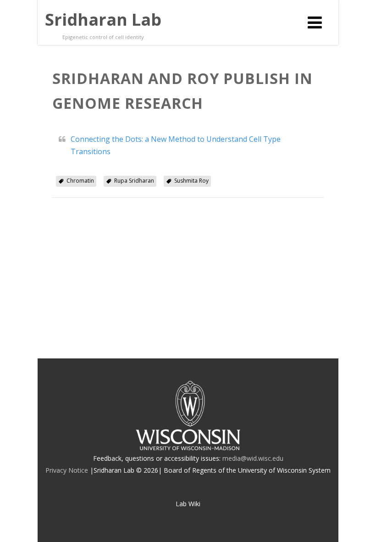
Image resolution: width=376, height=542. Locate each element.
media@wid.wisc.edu (252, 458)
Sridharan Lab (103, 19)
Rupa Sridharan (134, 180)
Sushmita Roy (191, 180)
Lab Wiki (188, 503)
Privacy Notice (66, 470)
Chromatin (80, 180)
